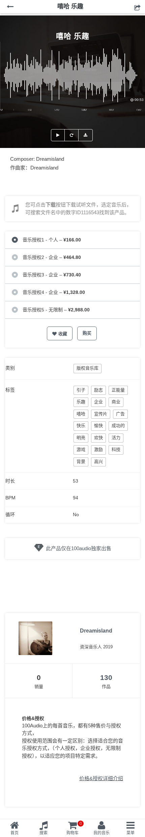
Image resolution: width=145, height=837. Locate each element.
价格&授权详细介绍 (101, 778)
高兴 (98, 461)
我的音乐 (101, 833)
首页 (14, 833)
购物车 (74, 828)
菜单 (130, 833)
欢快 (98, 437)
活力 (116, 437)
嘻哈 (81, 413)
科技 (116, 449)
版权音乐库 (87, 368)
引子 (81, 389)
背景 (81, 461)
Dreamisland (96, 631)
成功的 (118, 425)
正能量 (118, 389)
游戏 (81, 449)
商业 (116, 401)
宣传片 (100, 413)
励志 (98, 389)
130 (106, 677)
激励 (98, 449)
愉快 (98, 425)
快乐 (81, 425)
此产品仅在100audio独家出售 (78, 548)
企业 (98, 401)
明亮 (81, 437)
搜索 (43, 833)
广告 (120, 413)
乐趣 (81, 401)
